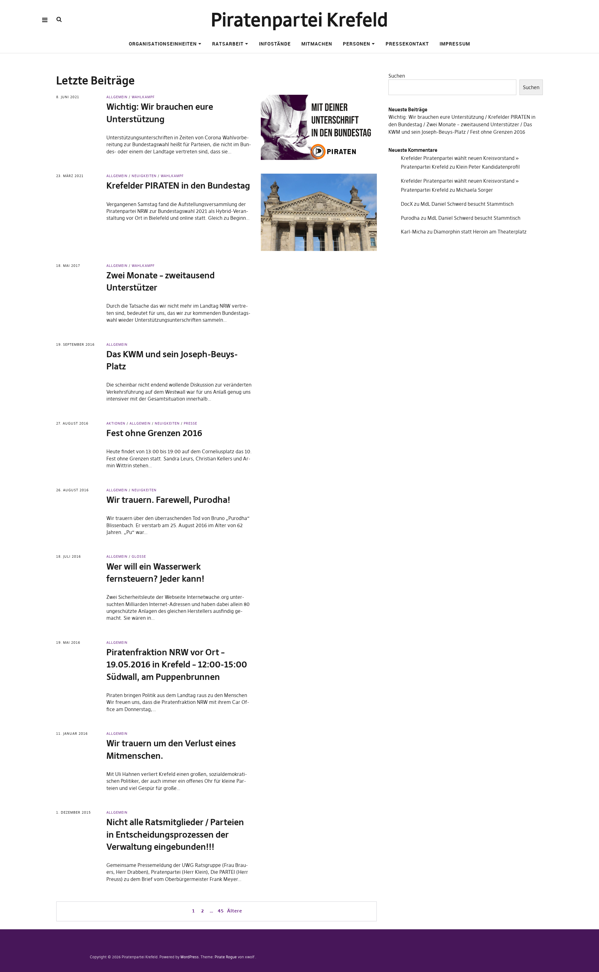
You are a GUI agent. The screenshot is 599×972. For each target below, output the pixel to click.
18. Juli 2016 (68, 556)
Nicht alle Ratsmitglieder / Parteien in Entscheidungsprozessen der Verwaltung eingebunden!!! (175, 834)
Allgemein (117, 97)
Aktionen (115, 423)
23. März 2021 (70, 176)
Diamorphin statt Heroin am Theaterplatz (480, 232)
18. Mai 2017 (68, 265)
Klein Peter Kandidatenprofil (488, 167)
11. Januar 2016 (72, 733)
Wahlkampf (143, 97)
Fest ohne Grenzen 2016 (154, 433)
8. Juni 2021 (67, 97)
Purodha (410, 218)
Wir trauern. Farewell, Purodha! (168, 499)
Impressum (455, 44)
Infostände (275, 44)
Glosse (139, 556)
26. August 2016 (72, 490)
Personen (356, 44)
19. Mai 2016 (68, 642)
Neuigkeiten (144, 176)
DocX (407, 204)
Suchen (396, 76)
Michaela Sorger (474, 190)
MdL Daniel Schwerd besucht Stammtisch (467, 204)
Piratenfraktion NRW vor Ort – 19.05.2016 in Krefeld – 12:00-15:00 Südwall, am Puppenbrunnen (176, 664)
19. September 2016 (75, 344)
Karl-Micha (413, 232)
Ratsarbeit (228, 44)
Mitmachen (316, 44)
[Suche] (59, 19)
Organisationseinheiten (163, 44)
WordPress (189, 957)
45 (220, 910)
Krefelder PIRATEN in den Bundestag (178, 185)
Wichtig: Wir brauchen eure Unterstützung (436, 117)
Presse (190, 423)
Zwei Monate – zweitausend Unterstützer (472, 124)
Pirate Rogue (226, 957)
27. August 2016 (72, 423)
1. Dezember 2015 (73, 812)
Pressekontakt (407, 44)
